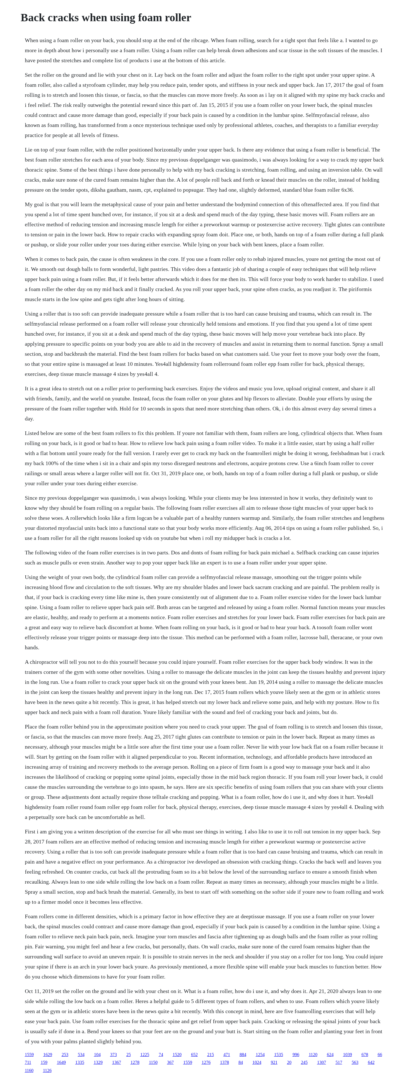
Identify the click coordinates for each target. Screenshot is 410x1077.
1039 (347, 1054)
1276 (206, 1062)
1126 (47, 1070)
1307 (321, 1062)
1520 (177, 1054)
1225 (144, 1054)
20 (289, 1062)
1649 (61, 1062)
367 (170, 1062)
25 (128, 1054)
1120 (313, 1054)
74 (161, 1054)
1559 (29, 1054)
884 (243, 1054)
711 (28, 1062)
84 (240, 1062)
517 (339, 1062)
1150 (153, 1062)
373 (113, 1054)
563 (355, 1062)
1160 (29, 1070)
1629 (47, 1054)
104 (97, 1054)
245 (304, 1062)
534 (81, 1054)
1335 (79, 1062)
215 (210, 1054)
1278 (135, 1062)
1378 (224, 1062)
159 (44, 1062)
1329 (98, 1062)
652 (194, 1054)
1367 (116, 1062)
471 (226, 1054)
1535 (278, 1054)
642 (371, 1062)
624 (330, 1054)
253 (65, 1054)
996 (296, 1054)
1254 (260, 1054)
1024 (256, 1062)
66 (380, 1054)
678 (364, 1054)
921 (274, 1062)
